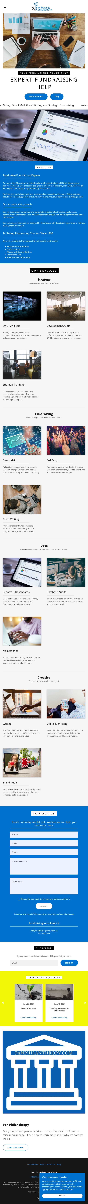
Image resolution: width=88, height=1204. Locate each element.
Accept (62, 1196)
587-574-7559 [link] (44, 933)
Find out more (15, 1147)
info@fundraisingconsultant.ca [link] (44, 930)
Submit (44, 906)
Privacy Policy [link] (52, 914)
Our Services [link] (32, 1164)
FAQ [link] (42, 1164)
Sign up (69, 963)
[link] (42, 6)
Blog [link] (59, 1164)
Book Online (36, 97)
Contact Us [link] (50, 1164)
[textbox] (44, 835)
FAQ (57, 97)
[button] (5, 6)
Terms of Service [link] (64, 914)
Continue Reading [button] (28, 1017)
